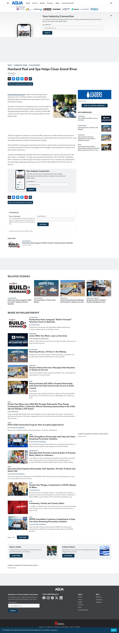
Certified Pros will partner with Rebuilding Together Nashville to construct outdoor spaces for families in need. (49, 328)
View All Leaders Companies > (94, 105)
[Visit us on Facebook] (43, 597)
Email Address (47, 24)
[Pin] (26, 78)
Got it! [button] (114, 630)
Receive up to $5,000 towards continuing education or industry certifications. (32, 430)
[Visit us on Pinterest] (52, 597)
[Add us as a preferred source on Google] (30, 78)
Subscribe (57, 627)
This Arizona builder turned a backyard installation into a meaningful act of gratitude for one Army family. (52, 374)
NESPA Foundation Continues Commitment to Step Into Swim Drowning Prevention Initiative (52, 520)
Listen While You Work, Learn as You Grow (88, 119)
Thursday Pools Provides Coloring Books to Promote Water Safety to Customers (52, 454)
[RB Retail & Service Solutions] (29, 9)
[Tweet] (22, 78)
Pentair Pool (14, 411)
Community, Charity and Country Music (46, 503)
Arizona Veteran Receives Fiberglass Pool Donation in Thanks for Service (86, 138)
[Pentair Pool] (66, 9)
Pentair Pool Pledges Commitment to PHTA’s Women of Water (52, 486)
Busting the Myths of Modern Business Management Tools (96, 301)
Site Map (77, 627)
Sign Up (47, 33)
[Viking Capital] (20, 9)
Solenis (34, 391)
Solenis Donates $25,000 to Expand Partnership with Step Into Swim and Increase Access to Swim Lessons (89, 148)
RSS (72, 627)
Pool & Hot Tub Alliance (18, 427)
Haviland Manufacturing (16, 94)
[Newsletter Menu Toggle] (111, 3)
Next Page (22, 537)
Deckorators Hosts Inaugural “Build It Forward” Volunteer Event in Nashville (47, 243)
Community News (20, 65)
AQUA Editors (12, 73)
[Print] (9, 78)
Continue (43, 224)
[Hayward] (57, 9)
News (10, 65)
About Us (42, 627)
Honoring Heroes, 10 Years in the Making (88, 128)
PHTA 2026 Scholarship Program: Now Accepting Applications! (36, 425)
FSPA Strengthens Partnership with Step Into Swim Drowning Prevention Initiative (52, 438)
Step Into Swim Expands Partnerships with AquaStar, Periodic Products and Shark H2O (41, 470)
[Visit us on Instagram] (48, 597)
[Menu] (8, 3)
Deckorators (36, 325)
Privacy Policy (65, 627)
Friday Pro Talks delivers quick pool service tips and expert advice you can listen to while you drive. (52, 342)
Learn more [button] (54, 630)
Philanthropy (34, 65)
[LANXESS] (47, 9)
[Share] (13, 78)
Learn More (16, 555)
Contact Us (49, 627)
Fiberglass (81, 135)
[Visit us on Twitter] (56, 597)
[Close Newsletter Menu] (111, 16)
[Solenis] (75, 9)
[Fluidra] (85, 9)
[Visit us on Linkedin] (61, 597)
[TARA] (94, 9)
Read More (68, 555)
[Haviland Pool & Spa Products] (38, 9)
